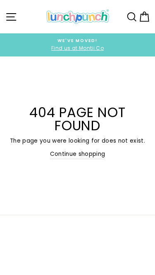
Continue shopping (77, 154)
